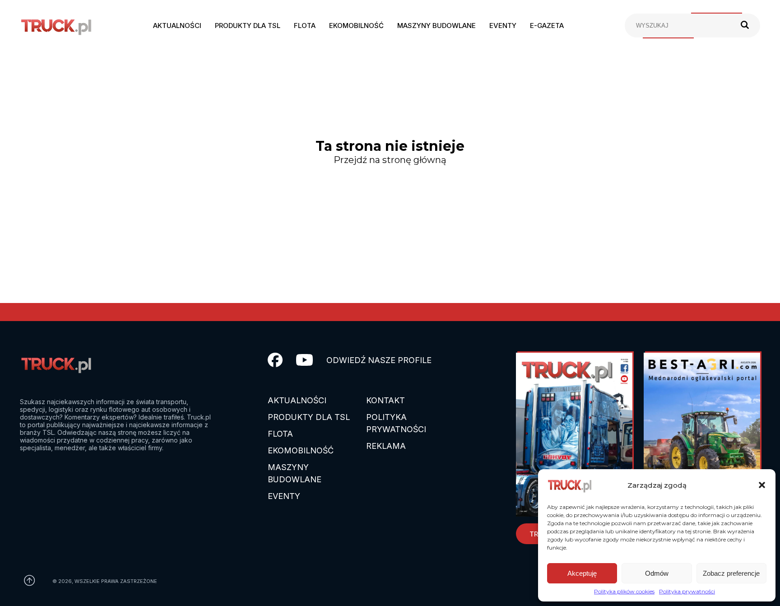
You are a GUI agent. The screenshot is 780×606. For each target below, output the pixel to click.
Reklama (386, 446)
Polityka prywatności (687, 591)
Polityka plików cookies (624, 591)
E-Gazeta (547, 25)
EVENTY (284, 496)
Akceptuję (582, 573)
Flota (305, 25)
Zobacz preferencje (731, 573)
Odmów (657, 573)
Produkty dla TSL (247, 25)
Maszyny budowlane (436, 25)
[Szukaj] (745, 25)
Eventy (502, 25)
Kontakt (385, 400)
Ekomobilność (356, 25)
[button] (761, 484)
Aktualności (177, 25)
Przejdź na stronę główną (390, 159)
